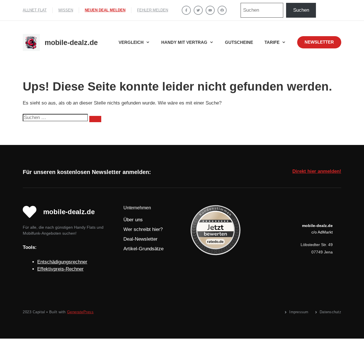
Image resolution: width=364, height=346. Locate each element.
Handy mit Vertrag (184, 42)
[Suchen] (95, 119)
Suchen (301, 10)
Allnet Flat (35, 10)
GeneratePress (80, 312)
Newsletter (319, 42)
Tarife (272, 42)
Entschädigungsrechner (62, 262)
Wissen (65, 10)
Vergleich (131, 42)
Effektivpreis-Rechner (60, 269)
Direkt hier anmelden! (316, 171)
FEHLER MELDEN (152, 10)
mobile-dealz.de (71, 42)
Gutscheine (239, 42)
